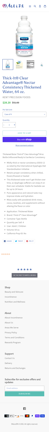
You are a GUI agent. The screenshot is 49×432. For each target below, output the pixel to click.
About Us (9, 322)
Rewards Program (13, 342)
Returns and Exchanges (15, 368)
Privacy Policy (11, 332)
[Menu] (29, 6)
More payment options (25, 145)
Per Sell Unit (7, 109)
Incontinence (11, 296)
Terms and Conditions (14, 337)
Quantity (6, 120)
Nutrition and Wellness (15, 301)
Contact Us (10, 358)
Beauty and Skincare (14, 291)
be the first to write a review (24, 275)
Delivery (8, 363)
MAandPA (14, 424)
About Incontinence (13, 317)
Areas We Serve (11, 327)
